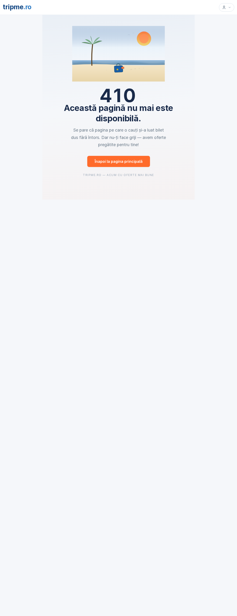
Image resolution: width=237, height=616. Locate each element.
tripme (17, 7)
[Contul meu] (226, 7)
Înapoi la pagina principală (119, 161)
